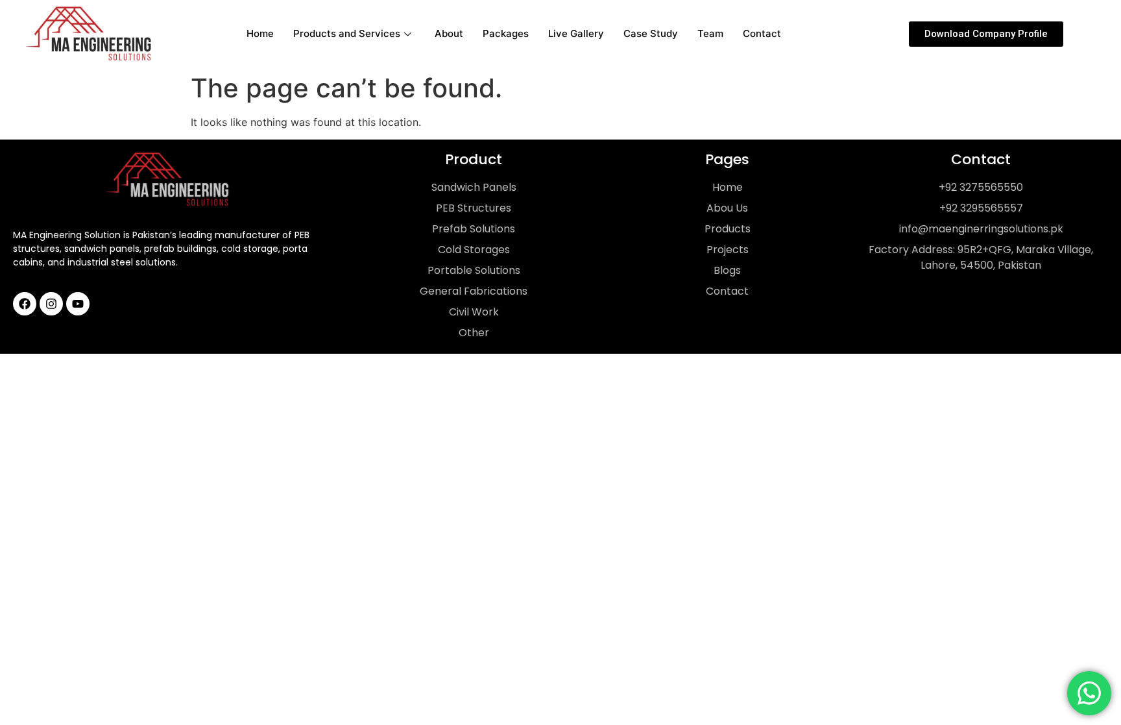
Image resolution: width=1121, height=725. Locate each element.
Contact (762, 33)
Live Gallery (576, 33)
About (449, 33)
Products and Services (346, 33)
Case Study (650, 33)
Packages (506, 33)
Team (710, 33)
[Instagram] (51, 303)
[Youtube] (78, 303)
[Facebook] (24, 303)
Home (260, 33)
